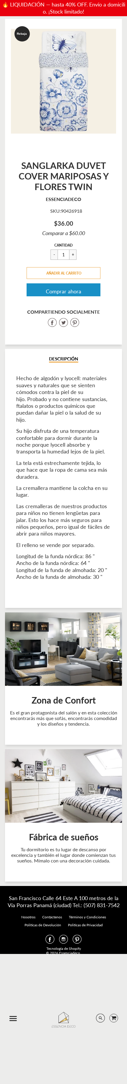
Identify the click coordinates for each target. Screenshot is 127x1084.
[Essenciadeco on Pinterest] (77, 941)
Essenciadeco (63, 199)
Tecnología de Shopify (63, 948)
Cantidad (63, 245)
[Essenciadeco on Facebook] (49, 941)
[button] (63, 273)
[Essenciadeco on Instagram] (63, 941)
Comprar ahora (63, 291)
